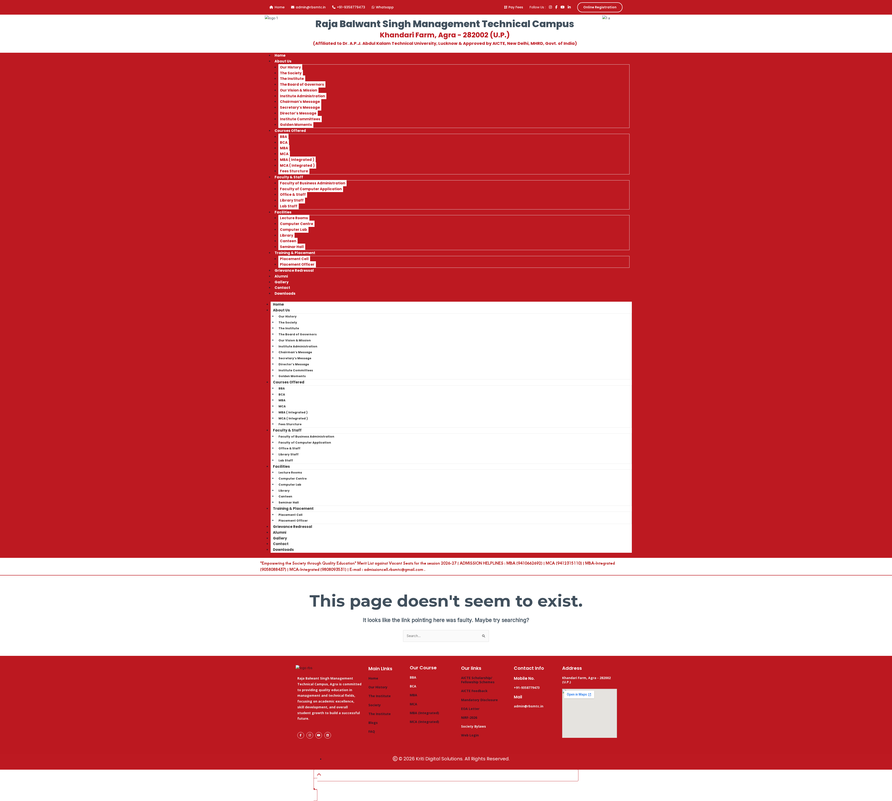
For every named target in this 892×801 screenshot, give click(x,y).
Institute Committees (300, 119)
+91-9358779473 (351, 7)
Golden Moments (292, 376)
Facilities (283, 212)
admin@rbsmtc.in (311, 7)
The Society (291, 73)
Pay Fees (515, 7)
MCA (284, 153)
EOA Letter (470, 708)
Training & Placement (295, 252)
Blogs (373, 722)
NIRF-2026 (469, 717)
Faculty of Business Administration (312, 183)
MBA (284, 148)
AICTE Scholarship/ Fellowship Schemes (478, 680)
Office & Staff (293, 194)
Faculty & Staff (289, 177)
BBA (283, 136)
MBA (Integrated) (424, 713)
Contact (281, 543)
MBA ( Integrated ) (297, 159)
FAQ (371, 731)
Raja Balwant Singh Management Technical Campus (444, 23)
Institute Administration (302, 96)
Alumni (279, 532)
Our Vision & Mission (298, 90)
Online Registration (600, 7)
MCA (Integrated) (424, 721)
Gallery (280, 538)
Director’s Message (298, 113)
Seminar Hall (289, 502)
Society (374, 705)
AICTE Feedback (474, 691)
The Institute (292, 78)
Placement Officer (293, 521)
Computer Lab (293, 229)
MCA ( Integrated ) (297, 165)
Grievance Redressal (294, 270)
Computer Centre (296, 223)
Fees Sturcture (290, 424)
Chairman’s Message (300, 101)
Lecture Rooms (294, 218)
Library (286, 235)
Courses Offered (290, 130)
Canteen (288, 241)
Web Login (470, 735)
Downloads (285, 293)
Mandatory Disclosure (479, 700)
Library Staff (292, 200)
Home (280, 7)
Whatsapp (385, 7)
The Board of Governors (302, 84)
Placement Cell (294, 258)
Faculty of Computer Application (311, 188)
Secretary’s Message (300, 107)
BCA (284, 142)
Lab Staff (286, 460)
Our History (290, 67)
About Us (283, 61)
